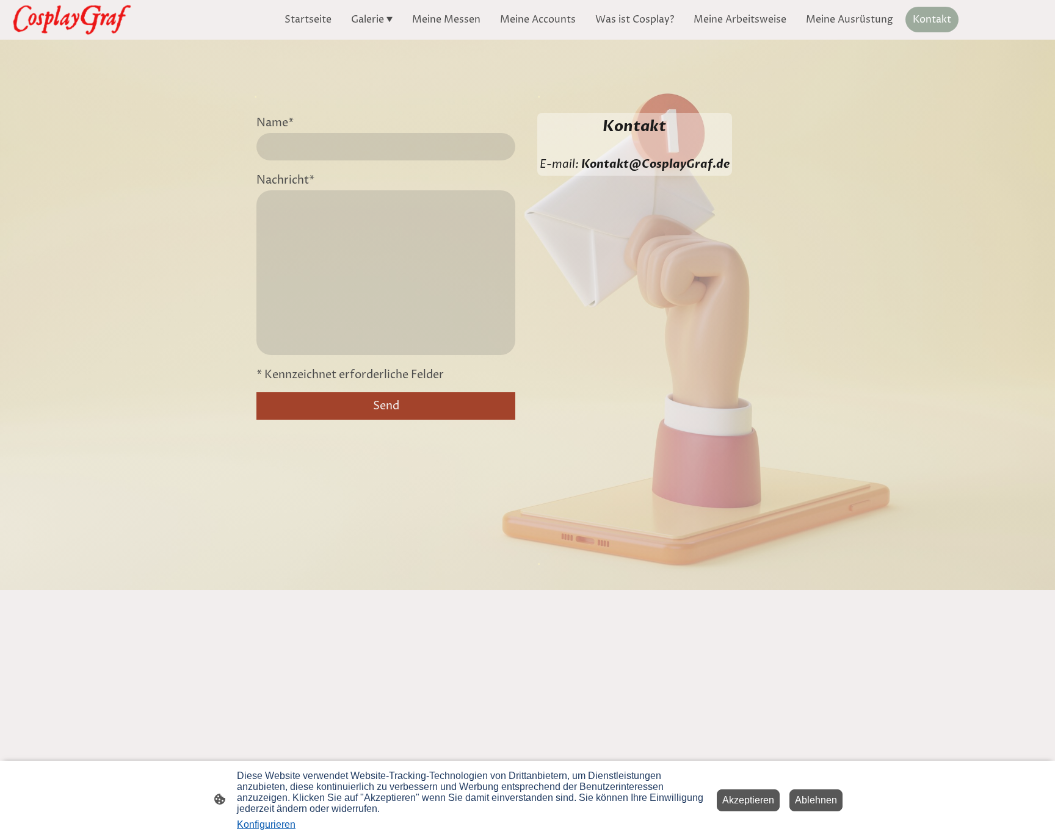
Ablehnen (816, 800)
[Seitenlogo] (71, 19)
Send (386, 406)
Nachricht (285, 180)
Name (275, 123)
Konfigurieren (266, 824)
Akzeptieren (748, 800)
